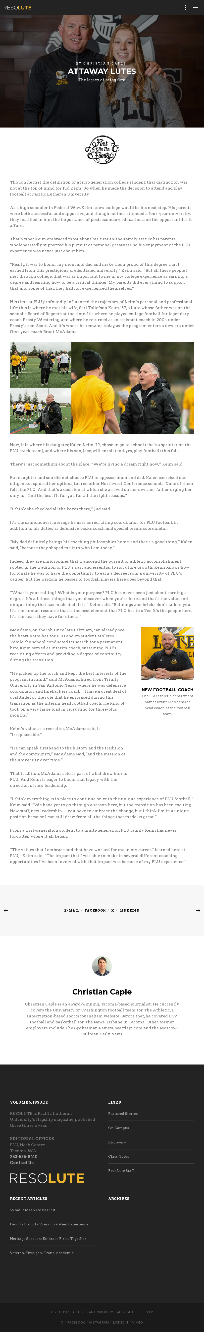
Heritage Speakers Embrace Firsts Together (48, 1239)
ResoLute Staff (121, 1171)
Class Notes (118, 1156)
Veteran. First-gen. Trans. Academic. (42, 1253)
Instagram (99, 1322)
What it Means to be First (32, 1210)
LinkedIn (120, 1322)
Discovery (117, 1142)
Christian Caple (104, 63)
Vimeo (137, 1322)
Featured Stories (123, 1114)
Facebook (95, 910)
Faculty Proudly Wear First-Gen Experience (49, 1224)
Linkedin (129, 910)
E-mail (71, 910)
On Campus (118, 1128)
